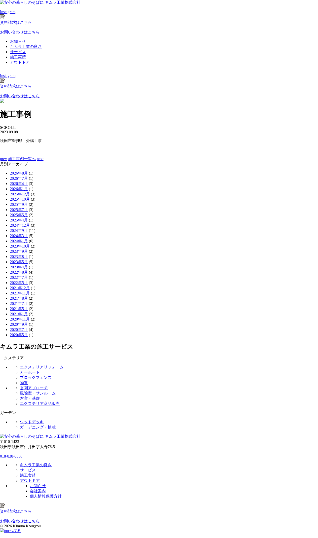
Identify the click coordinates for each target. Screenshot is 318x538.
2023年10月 (20, 246)
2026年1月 (19, 189)
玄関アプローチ (34, 388)
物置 (24, 383)
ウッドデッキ (32, 422)
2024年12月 (20, 225)
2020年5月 (19, 335)
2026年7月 (19, 178)
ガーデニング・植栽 (38, 427)
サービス (18, 52)
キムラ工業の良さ (26, 46)
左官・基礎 (30, 398)
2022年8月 (19, 272)
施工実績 (18, 57)
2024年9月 (19, 230)
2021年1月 (19, 314)
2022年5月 (19, 283)
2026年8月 (19, 173)
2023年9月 (19, 251)
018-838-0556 (11, 456)
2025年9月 (19, 204)
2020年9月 (19, 324)
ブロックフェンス (36, 377)
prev (3, 159)
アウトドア (20, 62)
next (40, 159)
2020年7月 (19, 329)
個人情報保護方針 (46, 496)
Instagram (7, 12)
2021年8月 (19, 298)
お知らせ (18, 41)
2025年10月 (20, 199)
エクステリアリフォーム (42, 367)
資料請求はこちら (16, 22)
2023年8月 (19, 256)
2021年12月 (20, 288)
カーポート (30, 372)
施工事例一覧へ (22, 159)
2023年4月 (19, 267)
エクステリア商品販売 (40, 403)
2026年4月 (19, 183)
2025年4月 (19, 220)
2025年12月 (20, 194)
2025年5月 (19, 215)
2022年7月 (19, 277)
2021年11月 (20, 293)
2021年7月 (19, 303)
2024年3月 (19, 236)
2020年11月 (20, 319)
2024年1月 (19, 241)
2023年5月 (19, 262)
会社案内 (38, 491)
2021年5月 (19, 309)
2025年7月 (19, 210)
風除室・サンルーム (38, 393)
